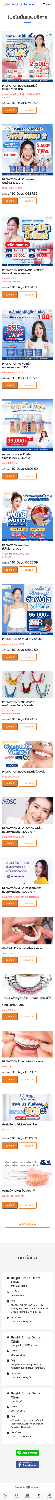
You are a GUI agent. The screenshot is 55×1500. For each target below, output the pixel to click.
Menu (48, 4)
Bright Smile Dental (23, 4)
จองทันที (10, 110)
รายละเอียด (27, 110)
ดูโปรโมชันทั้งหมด (27, 1224)
